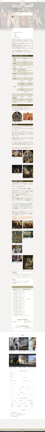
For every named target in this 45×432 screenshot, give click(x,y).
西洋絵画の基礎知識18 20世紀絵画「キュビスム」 (19, 293)
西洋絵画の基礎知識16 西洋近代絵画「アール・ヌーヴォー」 (20, 296)
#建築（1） (32, 406)
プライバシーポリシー (16, 431)
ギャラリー (22, 392)
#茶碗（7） (12, 403)
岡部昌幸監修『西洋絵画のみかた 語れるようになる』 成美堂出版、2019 (20, 282)
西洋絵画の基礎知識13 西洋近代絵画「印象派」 (18, 300)
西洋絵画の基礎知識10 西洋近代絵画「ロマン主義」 (19, 304)
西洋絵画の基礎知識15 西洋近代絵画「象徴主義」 (18, 297)
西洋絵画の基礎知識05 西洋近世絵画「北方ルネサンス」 (19, 311)
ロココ (28, 144)
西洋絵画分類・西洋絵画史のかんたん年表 (18, 32)
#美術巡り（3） (25, 403)
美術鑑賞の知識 (14, 10)
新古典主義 (28, 188)
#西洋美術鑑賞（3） (31, 403)
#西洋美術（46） (21, 400)
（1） (14, 416)
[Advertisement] (22, 22)
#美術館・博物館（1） (26, 406)
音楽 (10, 382)
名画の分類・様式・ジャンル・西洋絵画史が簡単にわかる (20, 11)
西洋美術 (18, 10)
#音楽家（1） (12, 406)
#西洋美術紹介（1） (19, 406)
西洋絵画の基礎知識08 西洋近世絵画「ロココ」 (18, 307)
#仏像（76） (14, 400)
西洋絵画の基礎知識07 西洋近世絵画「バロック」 (18, 308)
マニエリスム (22, 134)
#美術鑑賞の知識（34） (29, 400)
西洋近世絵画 (15, 35)
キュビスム (17, 213)
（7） (14, 412)
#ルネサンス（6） (18, 403)
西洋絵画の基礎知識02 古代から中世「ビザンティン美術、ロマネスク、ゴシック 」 (22, 315)
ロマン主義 (23, 188)
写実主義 (17, 195)
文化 (10, 379)
